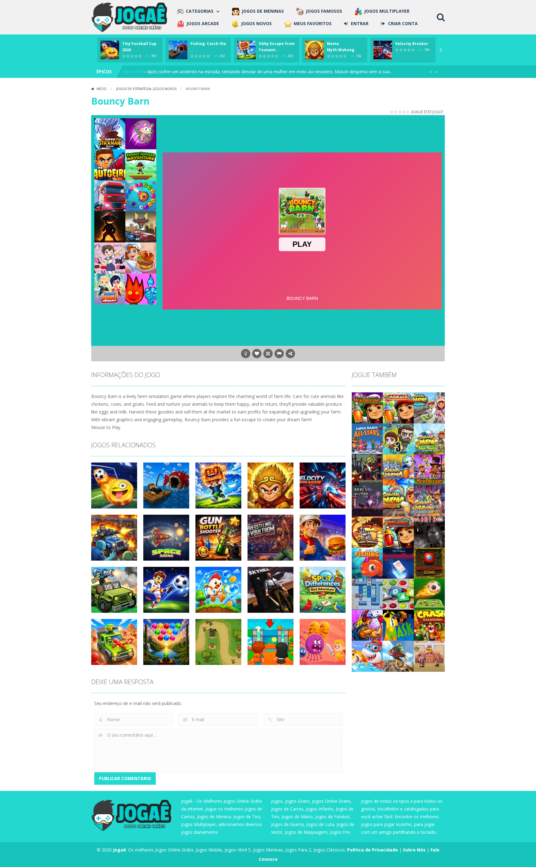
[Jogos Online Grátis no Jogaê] (131, 17)
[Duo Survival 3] (398, 438)
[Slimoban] (367, 594)
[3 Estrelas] (400, 112)
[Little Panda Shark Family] (367, 656)
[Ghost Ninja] (109, 226)
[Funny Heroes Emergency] (109, 288)
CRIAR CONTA (403, 23)
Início (102, 89)
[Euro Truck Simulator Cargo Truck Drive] (109, 195)
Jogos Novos (164, 89)
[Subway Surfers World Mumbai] (398, 469)
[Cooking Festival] (140, 257)
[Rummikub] (398, 563)
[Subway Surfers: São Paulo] (429, 438)
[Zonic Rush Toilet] (140, 133)
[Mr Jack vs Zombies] (367, 469)
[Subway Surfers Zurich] (398, 500)
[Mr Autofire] (109, 164)
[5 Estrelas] (408, 112)
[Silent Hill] (429, 532)
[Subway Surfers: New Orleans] (367, 407)
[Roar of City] (367, 625)
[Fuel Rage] (140, 226)
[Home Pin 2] (429, 656)
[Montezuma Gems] (429, 563)
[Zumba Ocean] (140, 195)
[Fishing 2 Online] (367, 563)
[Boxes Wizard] (367, 500)
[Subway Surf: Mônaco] (398, 407)
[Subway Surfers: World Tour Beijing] (398, 532)
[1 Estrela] (392, 112)
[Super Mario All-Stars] (367, 438)
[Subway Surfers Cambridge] (429, 500)
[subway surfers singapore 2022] (429, 407)
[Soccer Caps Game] (429, 594)
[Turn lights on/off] (245, 353)
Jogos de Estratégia (133, 89)
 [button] (279, 353)
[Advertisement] (302, 132)
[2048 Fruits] (398, 594)
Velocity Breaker (411, 43)
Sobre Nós (414, 850)
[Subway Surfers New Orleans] (429, 469)
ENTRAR (359, 23)
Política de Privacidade (372, 850)
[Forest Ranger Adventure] (140, 164)
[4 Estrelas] (404, 112)
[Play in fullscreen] (268, 353)
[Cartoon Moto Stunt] (398, 656)
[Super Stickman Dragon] (109, 133)
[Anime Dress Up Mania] (109, 257)
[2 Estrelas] (396, 112)
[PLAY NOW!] (109, 49)
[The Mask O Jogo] (398, 625)
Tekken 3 (132, 72)
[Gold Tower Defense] (367, 532)
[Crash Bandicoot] (429, 625)
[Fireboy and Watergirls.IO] (140, 288)
